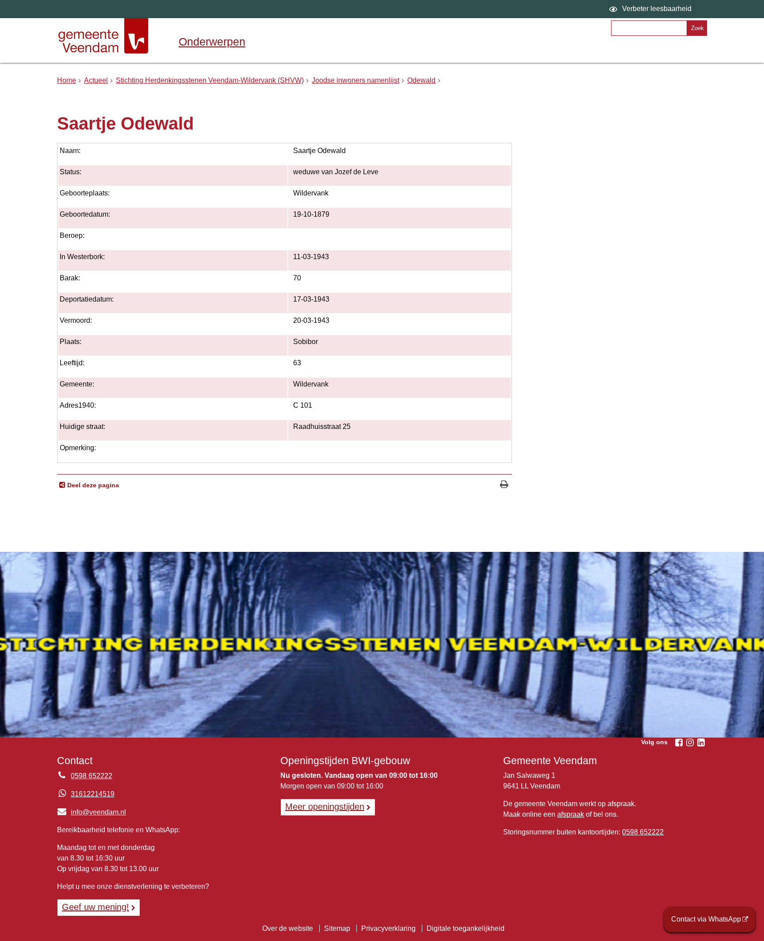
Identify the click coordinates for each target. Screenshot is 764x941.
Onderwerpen (212, 41)
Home (66, 80)
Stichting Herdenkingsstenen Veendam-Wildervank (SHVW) (210, 80)
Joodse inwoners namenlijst (355, 80)
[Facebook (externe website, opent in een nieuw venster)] (679, 742)
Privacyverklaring (388, 928)
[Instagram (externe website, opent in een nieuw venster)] (690, 742)
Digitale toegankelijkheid (465, 928)
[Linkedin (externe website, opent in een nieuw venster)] (701, 742)
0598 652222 (91, 776)
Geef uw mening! (95, 907)
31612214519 (93, 794)
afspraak (570, 814)
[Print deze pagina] (504, 485)
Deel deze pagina (92, 485)
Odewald (421, 80)
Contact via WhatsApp (706, 919)
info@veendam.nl (91, 812)
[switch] (651, 9)
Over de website (287, 928)
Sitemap (337, 928)
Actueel (96, 80)
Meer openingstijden (324, 806)
